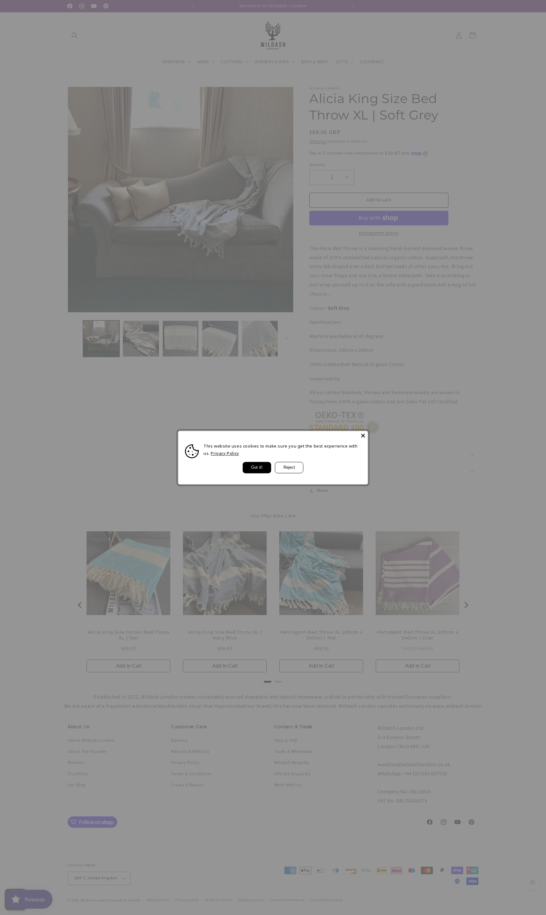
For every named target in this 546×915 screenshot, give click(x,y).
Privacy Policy (225, 453)
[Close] (363, 435)
